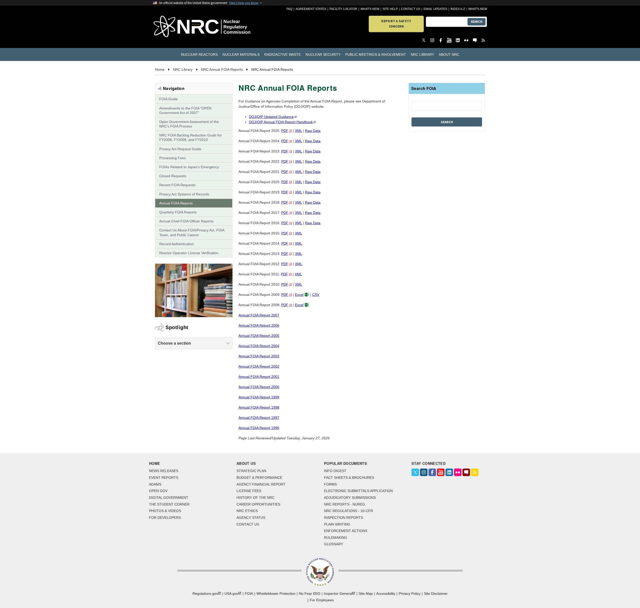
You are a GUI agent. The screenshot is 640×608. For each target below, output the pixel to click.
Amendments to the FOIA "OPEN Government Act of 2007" (185, 110)
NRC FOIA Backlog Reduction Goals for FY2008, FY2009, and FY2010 (190, 137)
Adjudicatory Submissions (350, 498)
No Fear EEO (309, 594)
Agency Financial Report (261, 484)
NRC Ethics (247, 511)
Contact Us (410, 9)
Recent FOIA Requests (177, 185)
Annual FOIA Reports (176, 203)
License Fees (248, 491)
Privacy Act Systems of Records (184, 194)
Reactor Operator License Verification (188, 253)
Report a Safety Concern (396, 23)
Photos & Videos (165, 511)
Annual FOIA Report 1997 (258, 418)
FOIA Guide (168, 99)
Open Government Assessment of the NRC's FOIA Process (189, 124)
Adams (155, 484)
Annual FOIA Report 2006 (258, 325)
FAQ (289, 9)
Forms (330, 484)
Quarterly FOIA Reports (177, 212)
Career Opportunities (258, 504)
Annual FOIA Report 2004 (258, 346)
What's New (369, 9)
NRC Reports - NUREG (344, 504)
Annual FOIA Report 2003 (258, 356)
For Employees (322, 600)
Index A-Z (457, 9)
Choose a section (174, 343)
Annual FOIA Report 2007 (258, 315)
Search (476, 21)
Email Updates (435, 9)
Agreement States (311, 9)
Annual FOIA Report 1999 (258, 397)
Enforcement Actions (345, 531)
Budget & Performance (259, 478)
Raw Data (312, 131)
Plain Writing (337, 524)
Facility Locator (343, 9)
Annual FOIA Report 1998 (258, 407)
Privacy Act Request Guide (180, 149)
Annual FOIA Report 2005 (258, 336)
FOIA (249, 594)
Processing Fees (172, 158)
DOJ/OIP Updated (271, 117)
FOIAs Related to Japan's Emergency (189, 167)
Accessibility (385, 594)
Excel (299, 295)
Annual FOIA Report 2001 (258, 377)
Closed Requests (172, 176)
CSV (315, 295)
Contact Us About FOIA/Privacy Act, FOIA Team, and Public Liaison (191, 232)
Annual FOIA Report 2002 (258, 366)
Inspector (338, 594)
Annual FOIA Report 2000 (258, 387)
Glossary (333, 544)
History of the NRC (255, 498)
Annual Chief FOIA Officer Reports (186, 221)
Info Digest (335, 471)
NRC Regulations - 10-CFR (348, 511)
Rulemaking (335, 538)
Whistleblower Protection (276, 594)
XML (298, 131)
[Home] (180, 27)
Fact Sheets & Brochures (349, 478)
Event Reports (163, 478)
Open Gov (158, 491)
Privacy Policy (409, 594)
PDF (284, 131)
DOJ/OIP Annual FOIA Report (281, 122)
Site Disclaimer (436, 594)
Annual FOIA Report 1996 (258, 428)
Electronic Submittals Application (358, 491)
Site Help (390, 9)
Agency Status (250, 518)
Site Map (366, 594)
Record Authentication (176, 244)
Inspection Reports (343, 518)
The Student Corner (169, 504)
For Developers (165, 518)
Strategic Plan (251, 471)
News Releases (163, 471)
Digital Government (168, 498)
